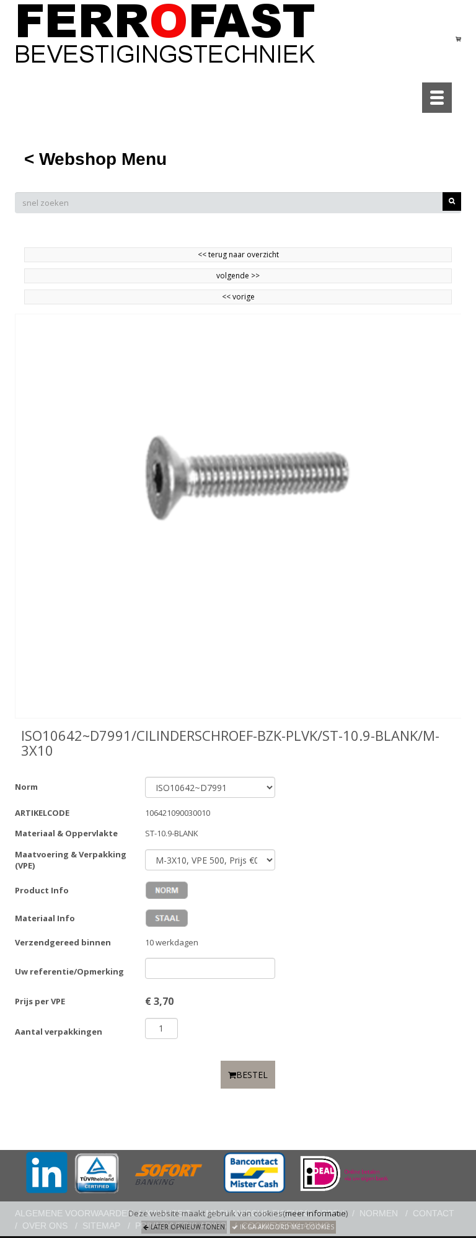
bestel (252, 1075)
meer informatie (315, 1213)
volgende (238, 275)
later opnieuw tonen (187, 1227)
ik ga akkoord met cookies (286, 1227)
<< (227, 296)
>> (254, 275)
